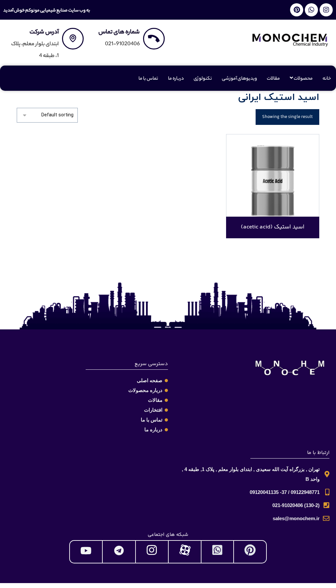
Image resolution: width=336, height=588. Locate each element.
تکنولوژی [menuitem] (203, 79)
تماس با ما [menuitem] (148, 79)
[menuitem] (301, 79)
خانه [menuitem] (327, 79)
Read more (277, 198)
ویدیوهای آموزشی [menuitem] (239, 79)
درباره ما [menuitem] (176, 79)
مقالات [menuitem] (273, 79)
